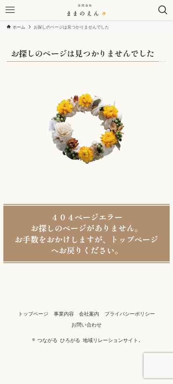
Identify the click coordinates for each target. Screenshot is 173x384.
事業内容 (64, 314)
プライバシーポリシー (130, 314)
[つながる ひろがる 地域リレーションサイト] (86, 10)
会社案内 (89, 314)
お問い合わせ (86, 324)
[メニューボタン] (10, 10)
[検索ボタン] (163, 10)
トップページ (33, 314)
